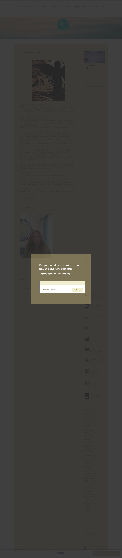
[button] (87, 258)
